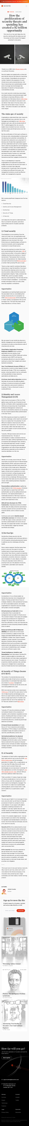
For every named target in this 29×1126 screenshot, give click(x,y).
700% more (4, 692)
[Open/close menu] (26, 6)
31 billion (11, 683)
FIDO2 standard (17, 488)
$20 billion (21, 701)
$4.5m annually (21, 261)
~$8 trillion (22, 121)
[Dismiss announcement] (27, 1)
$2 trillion (24, 99)
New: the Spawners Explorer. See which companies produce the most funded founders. (14, 1)
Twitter (17, 1100)
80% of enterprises (10, 297)
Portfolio (3, 1097)
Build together (6, 1057)
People (3, 1100)
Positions (3, 1106)
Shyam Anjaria (20, 69)
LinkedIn (17, 1097)
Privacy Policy (5, 1112)
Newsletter (18, 1112)
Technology (4, 1103)
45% (23, 251)
